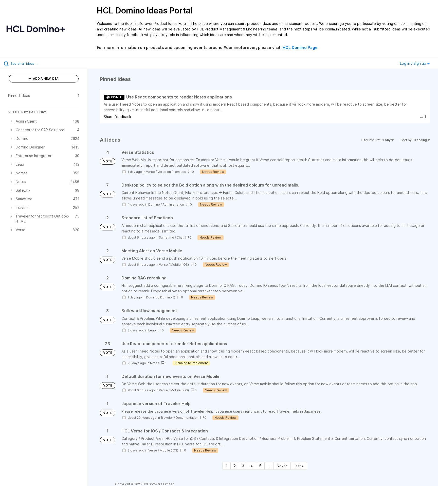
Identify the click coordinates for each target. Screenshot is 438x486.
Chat (180, 237)
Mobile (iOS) (179, 264)
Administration (173, 204)
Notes (154, 363)
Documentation (187, 418)
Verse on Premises (171, 172)
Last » (299, 466)
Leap (152, 330)
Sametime (166, 237)
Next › (282, 466)
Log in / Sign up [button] (413, 63)
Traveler (167, 418)
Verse (150, 172)
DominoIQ (167, 297)
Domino (154, 204)
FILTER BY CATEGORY (29, 112)
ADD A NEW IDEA (45, 78)
